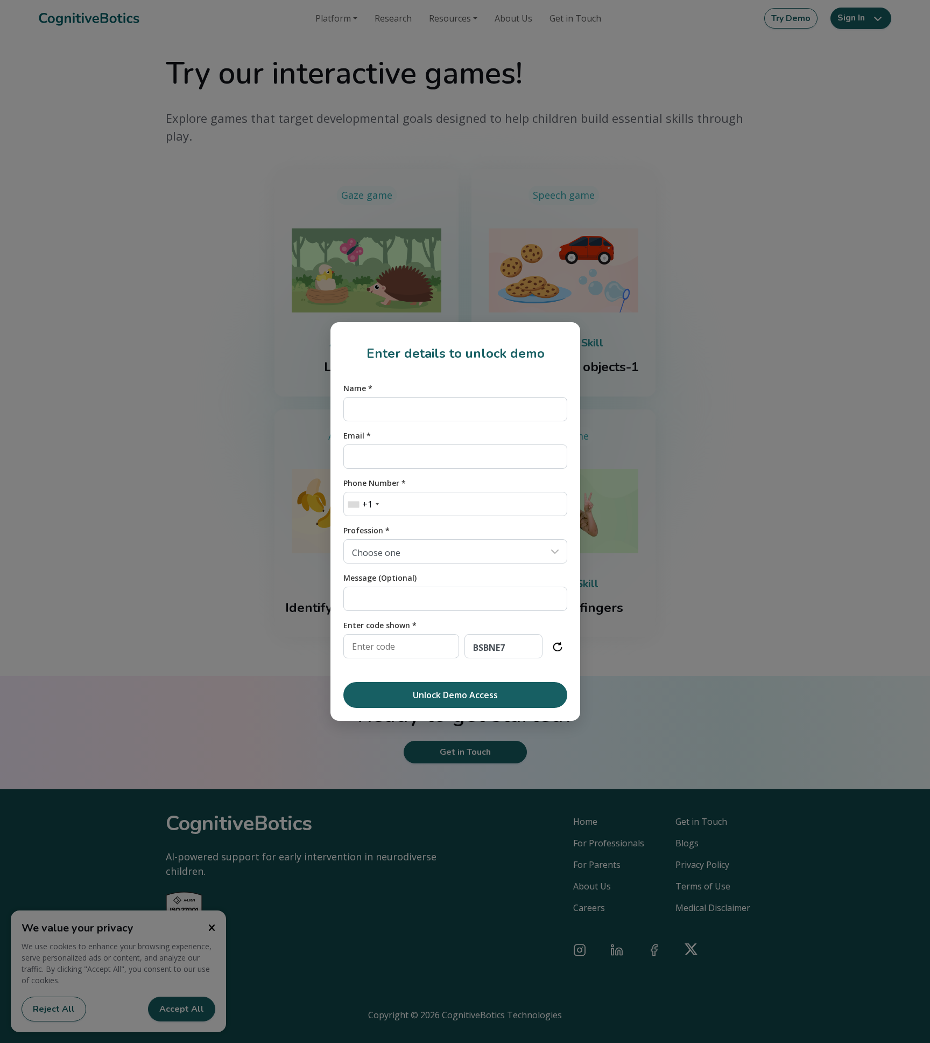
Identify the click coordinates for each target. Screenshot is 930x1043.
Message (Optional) (380, 578)
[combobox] (363, 504)
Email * (357, 435)
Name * (357, 388)
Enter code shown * (380, 625)
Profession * (366, 530)
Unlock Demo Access (455, 695)
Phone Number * (374, 483)
